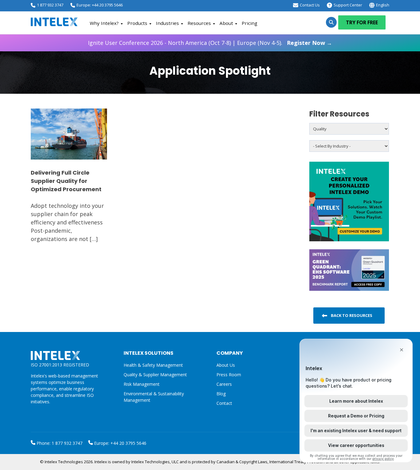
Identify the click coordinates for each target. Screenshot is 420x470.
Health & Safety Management (153, 365)
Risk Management (142, 384)
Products (137, 23)
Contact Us (310, 5)
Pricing (249, 23)
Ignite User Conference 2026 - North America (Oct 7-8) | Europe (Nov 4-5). (210, 42)
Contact (224, 403)
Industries (167, 23)
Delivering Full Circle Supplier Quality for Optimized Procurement (66, 181)
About (226, 23)
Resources (199, 23)
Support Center (348, 5)
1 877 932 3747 (50, 5)
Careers (224, 384)
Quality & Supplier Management (155, 374)
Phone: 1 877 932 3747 (58, 443)
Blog (221, 394)
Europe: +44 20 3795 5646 (100, 5)
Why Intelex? (104, 23)
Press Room (228, 374)
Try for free (362, 22)
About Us (225, 365)
